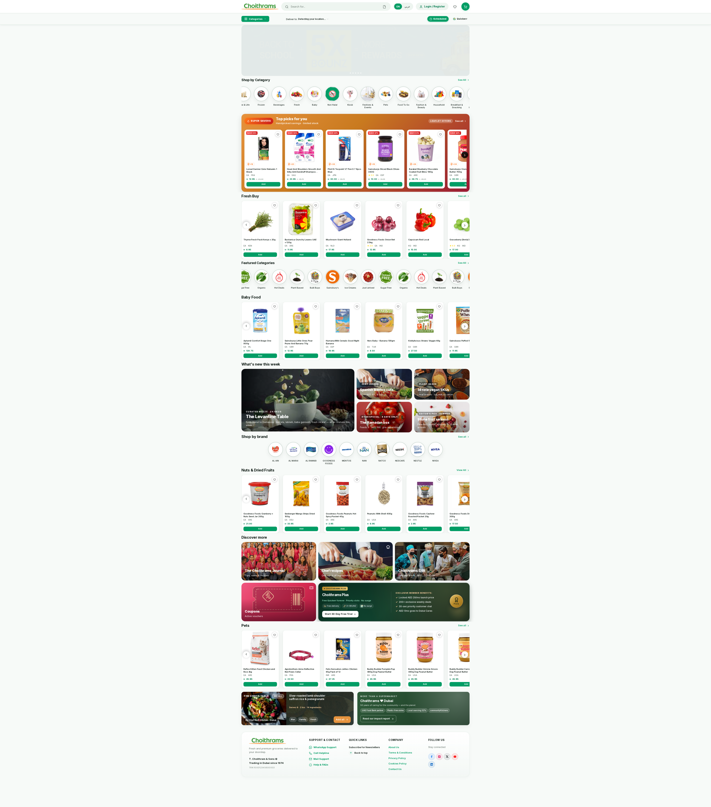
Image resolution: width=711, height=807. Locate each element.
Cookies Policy (397, 763)
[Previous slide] (246, 50)
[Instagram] (439, 756)
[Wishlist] (455, 6)
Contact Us (395, 769)
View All (461, 469)
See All (462, 79)
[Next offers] (464, 154)
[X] (447, 756)
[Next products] (464, 225)
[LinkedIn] (431, 764)
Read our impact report (376, 718)
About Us (393, 747)
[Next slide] (464, 50)
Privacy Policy (397, 758)
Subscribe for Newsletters (364, 747)
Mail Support (321, 758)
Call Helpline (321, 752)
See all (459, 120)
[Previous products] (246, 225)
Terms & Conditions (400, 752)
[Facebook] (431, 756)
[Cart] (465, 6)
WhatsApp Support (324, 747)
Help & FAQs (320, 764)
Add (263, 184)
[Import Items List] (384, 6)
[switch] (403, 6)
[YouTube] (455, 756)
